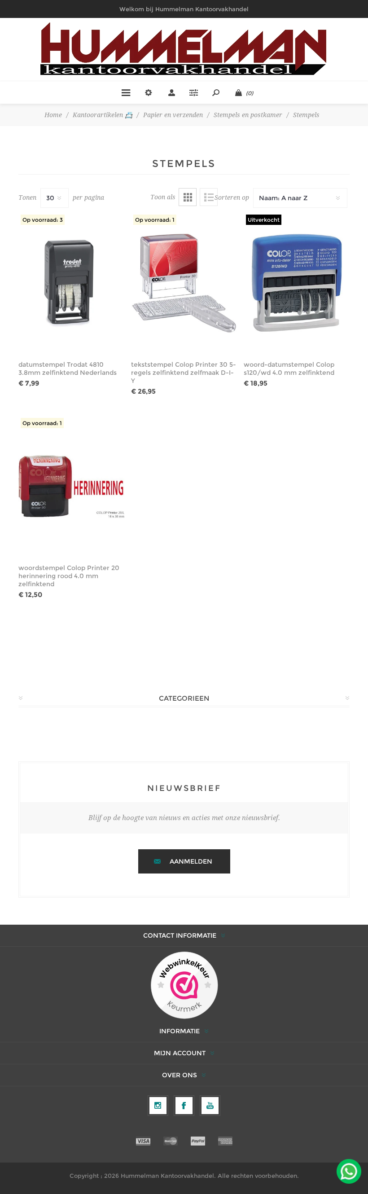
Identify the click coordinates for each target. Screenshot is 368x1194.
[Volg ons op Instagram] (157, 1105)
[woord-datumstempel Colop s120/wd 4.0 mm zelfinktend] (297, 283)
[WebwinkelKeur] (184, 985)
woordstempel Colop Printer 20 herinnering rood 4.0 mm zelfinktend (68, 576)
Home (53, 115)
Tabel (188, 197)
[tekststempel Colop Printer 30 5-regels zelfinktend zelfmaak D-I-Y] (184, 283)
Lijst (209, 197)
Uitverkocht (264, 219)
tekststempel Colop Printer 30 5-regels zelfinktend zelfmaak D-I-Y (183, 372)
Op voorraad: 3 (42, 219)
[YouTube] (210, 1105)
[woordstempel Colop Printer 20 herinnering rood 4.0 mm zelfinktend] (71, 486)
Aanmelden (191, 861)
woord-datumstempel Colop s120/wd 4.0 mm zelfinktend (289, 368)
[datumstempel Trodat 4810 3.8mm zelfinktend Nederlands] (71, 283)
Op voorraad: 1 (155, 219)
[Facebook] (184, 1105)
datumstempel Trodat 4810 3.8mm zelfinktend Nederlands (67, 368)
